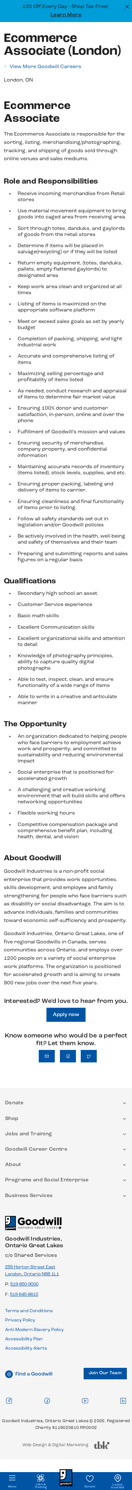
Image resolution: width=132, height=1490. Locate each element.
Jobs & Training (41, 1486)
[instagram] (9, 1400)
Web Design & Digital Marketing (55, 1446)
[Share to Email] (47, 1056)
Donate (90, 1486)
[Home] (33, 1226)
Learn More (66, 15)
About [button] (13, 1164)
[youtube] (85, 1400)
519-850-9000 (24, 1284)
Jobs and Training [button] (28, 1134)
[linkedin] (123, 1400)
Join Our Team (105, 1373)
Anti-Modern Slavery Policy (34, 1330)
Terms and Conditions (29, 1311)
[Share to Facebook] (68, 1056)
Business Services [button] (29, 1195)
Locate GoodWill (117, 1486)
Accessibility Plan (24, 1339)
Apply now (66, 1014)
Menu (12, 1486)
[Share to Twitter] (89, 1056)
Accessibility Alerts (26, 1348)
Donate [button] (14, 1103)
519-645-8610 (24, 1294)
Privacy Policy (20, 1320)
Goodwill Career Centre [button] (36, 1149)
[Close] (126, 6)
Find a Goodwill (34, 1374)
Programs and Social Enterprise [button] (47, 1180)
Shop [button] (11, 1118)
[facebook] (47, 1400)
